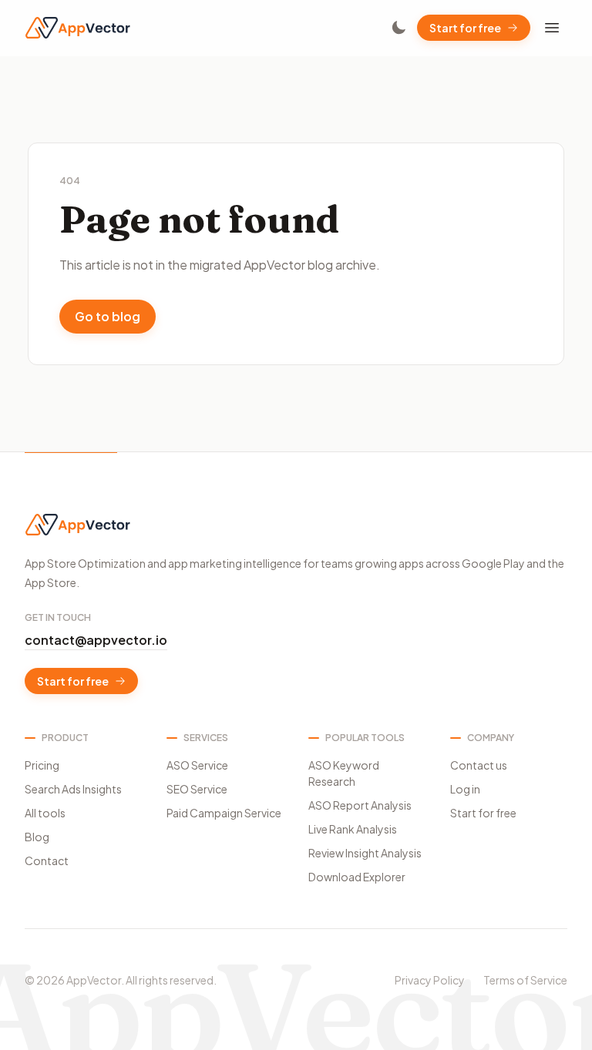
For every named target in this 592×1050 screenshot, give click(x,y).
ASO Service (197, 765)
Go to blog (107, 316)
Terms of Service (525, 980)
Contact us (478, 765)
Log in (465, 789)
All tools (45, 813)
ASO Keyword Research (343, 773)
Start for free (465, 28)
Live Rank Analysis (352, 829)
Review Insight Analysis (365, 853)
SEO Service (196, 789)
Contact (47, 860)
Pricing (42, 765)
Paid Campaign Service (223, 813)
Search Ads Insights (73, 789)
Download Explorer (356, 877)
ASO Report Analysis (360, 805)
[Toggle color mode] (398, 28)
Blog (37, 837)
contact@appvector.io (96, 640)
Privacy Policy (430, 980)
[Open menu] (551, 28)
